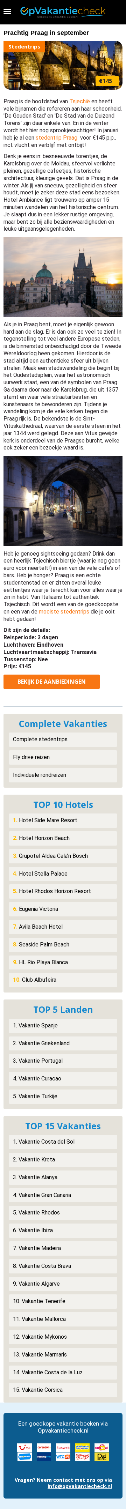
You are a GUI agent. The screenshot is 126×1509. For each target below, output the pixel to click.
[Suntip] (102, 1447)
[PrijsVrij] (25, 1456)
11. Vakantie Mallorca (39, 1319)
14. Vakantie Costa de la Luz (48, 1372)
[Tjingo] (82, 1456)
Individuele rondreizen (39, 775)
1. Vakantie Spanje (35, 1025)
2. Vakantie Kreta (34, 1159)
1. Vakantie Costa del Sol (44, 1141)
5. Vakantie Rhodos (36, 1212)
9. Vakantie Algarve (36, 1283)
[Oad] (102, 1456)
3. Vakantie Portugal (38, 1060)
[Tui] (24, 1447)
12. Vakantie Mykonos (40, 1336)
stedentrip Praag (56, 137)
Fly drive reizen (31, 757)
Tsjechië (79, 101)
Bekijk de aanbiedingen (52, 681)
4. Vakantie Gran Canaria (42, 1195)
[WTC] (63, 1456)
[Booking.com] (44, 1456)
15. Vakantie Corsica (38, 1390)
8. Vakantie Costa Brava (42, 1266)
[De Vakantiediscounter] (82, 1447)
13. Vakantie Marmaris (40, 1354)
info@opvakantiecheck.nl (80, 1486)
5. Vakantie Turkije (35, 1096)
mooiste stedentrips (64, 611)
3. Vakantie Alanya (35, 1177)
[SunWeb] (63, 1447)
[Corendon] (44, 1447)
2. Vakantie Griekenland (41, 1043)
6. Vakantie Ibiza (33, 1230)
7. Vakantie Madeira (37, 1248)
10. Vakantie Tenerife (39, 1301)
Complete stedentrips (40, 739)
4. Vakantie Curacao (37, 1078)
